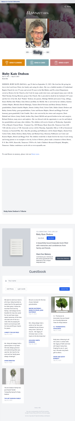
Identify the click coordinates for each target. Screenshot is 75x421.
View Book (41, 238)
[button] (13, 376)
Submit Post (64, 289)
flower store (35, 154)
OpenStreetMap (39, 416)
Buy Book (51, 238)
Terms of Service (42, 413)
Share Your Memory (63, 258)
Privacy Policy (32, 413)
